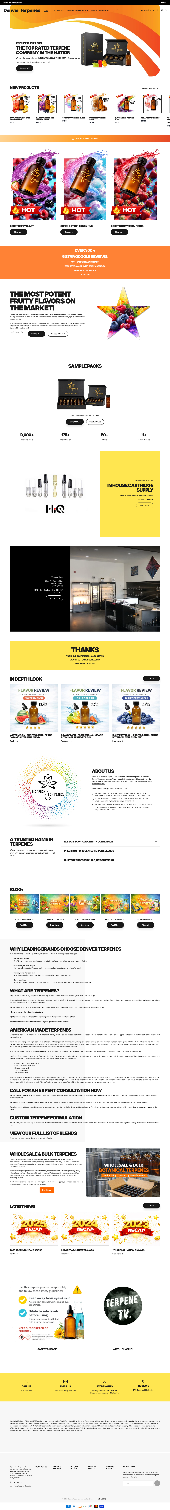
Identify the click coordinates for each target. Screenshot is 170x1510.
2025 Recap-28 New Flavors (26, 1250)
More (152, 678)
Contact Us (41, 1467)
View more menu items (115, 10)
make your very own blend (31, 1123)
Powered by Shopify (87, 1499)
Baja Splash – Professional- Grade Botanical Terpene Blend (82, 736)
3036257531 (18, 1482)
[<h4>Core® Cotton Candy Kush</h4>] (85, 184)
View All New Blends (150, 88)
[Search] (158, 10)
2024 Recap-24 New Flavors (77, 1250)
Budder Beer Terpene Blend (97, 118)
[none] (155, 103)
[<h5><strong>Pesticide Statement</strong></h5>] (115, 904)
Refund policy (74, 1468)
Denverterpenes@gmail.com (22, 1487)
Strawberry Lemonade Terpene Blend (20, 118)
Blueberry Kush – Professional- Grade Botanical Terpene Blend (135, 736)
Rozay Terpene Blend (150, 118)
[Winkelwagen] (166, 10)
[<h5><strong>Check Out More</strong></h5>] (145, 904)
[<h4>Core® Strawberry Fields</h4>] (135, 184)
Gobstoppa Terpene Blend (73, 118)
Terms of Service (57, 1468)
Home (46, 10)
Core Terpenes (58, 10)
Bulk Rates (46, 1190)
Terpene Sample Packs (100, 10)
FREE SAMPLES (95, 422)
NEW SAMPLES (75, 422)
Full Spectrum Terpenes (77, 10)
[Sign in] (162, 10)
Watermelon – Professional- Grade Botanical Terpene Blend (31, 736)
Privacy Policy (92, 1468)
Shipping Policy (110, 1468)
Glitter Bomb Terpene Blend (124, 118)
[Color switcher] (154, 10)
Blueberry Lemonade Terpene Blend (45, 118)
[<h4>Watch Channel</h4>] (123, 1306)
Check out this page (17, 1138)
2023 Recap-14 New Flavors (128, 1250)
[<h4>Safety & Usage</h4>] (47, 1306)
